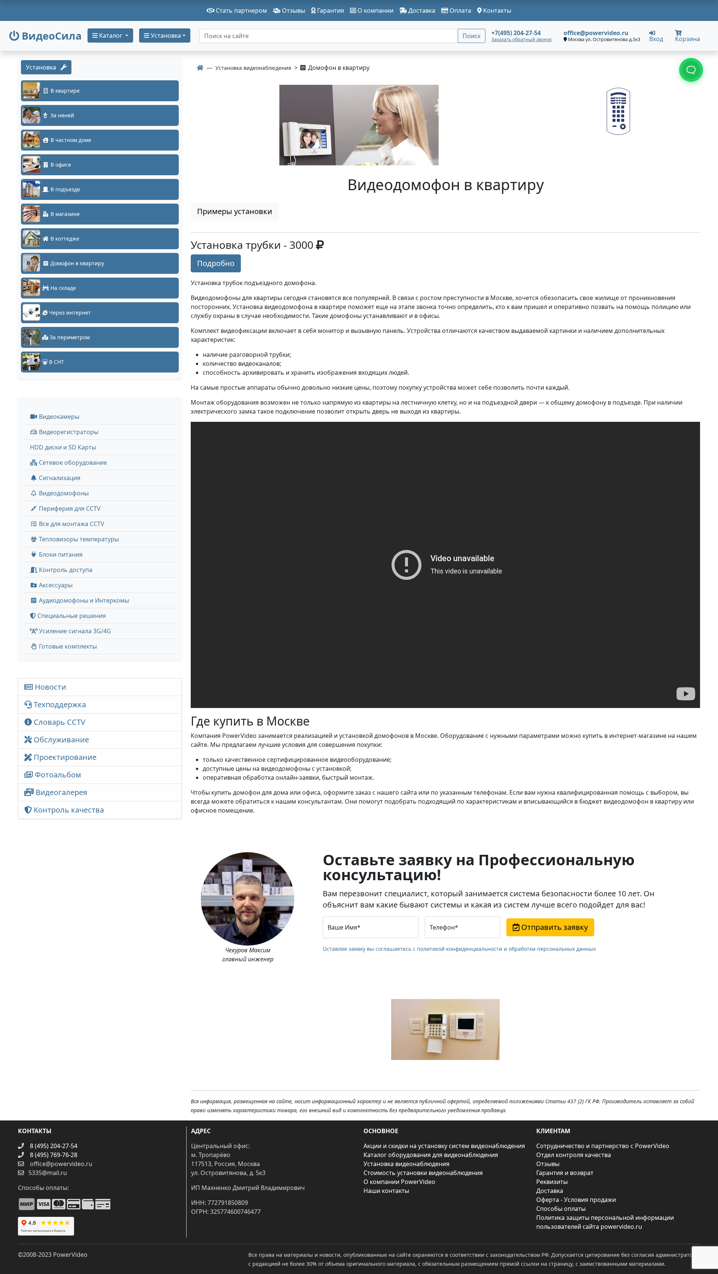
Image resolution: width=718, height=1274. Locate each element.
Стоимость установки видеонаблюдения (423, 1173)
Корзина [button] (687, 39)
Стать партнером (240, 10)
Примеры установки (234, 211)
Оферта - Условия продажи (576, 1200)
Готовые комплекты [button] (67, 646)
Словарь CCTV (58, 722)
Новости (49, 687)
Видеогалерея (60, 792)
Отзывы (292, 10)
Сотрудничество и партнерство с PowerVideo (602, 1146)
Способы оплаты (561, 1209)
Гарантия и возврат (564, 1173)
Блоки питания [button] (60, 554)
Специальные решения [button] (71, 616)
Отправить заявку (553, 927)
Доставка (421, 10)
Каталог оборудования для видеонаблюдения (430, 1155)
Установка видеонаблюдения (406, 1164)
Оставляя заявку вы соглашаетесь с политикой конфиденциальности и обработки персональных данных (459, 948)
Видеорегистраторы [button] (67, 432)
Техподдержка (59, 704)
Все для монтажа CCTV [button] (70, 524)
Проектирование (64, 757)
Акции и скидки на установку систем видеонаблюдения (444, 1146)
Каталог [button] (111, 35)
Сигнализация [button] (58, 478)
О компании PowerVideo (399, 1182)
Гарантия (330, 10)
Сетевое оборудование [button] (72, 462)
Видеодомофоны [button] (63, 493)
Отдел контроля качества (573, 1155)
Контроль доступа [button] (64, 570)
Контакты (496, 10)
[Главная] (200, 68)
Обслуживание (60, 740)
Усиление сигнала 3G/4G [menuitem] (74, 631)
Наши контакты (386, 1191)
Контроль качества (70, 810)
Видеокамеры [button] (58, 416)
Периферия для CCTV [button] (69, 508)
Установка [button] (165, 35)
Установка (43, 67)
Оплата (459, 10)
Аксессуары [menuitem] (55, 585)
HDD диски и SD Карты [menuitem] (63, 447)
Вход (656, 38)
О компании (374, 10)
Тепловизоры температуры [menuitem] (78, 539)
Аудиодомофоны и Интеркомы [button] (83, 600)
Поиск (472, 36)
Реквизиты (552, 1182)
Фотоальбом (57, 775)
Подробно (215, 263)
